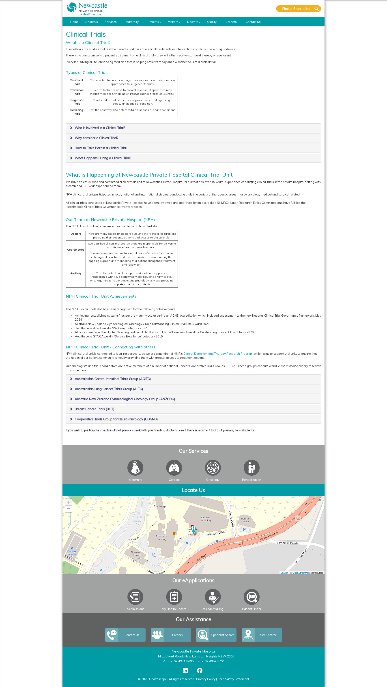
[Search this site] (298, 8)
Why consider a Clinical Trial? (96, 138)
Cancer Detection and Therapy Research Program (218, 353)
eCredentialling (213, 609)
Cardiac (174, 479)
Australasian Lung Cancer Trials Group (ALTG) (109, 389)
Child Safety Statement (233, 679)
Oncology (212, 479)
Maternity (132, 22)
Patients (153, 22)
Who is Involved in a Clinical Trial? (100, 128)
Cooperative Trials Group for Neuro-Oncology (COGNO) (116, 419)
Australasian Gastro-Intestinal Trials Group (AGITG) (113, 379)
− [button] (68, 509)
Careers (231, 22)
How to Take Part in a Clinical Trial (101, 148)
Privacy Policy (205, 679)
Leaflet (284, 572)
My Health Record (174, 609)
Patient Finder (251, 609)
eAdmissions (135, 609)
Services (111, 22)
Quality (212, 22)
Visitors (173, 22)
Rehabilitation (251, 479)
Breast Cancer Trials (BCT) (94, 409)
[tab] (193, 128)
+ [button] (68, 502)
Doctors (192, 22)
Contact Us (253, 22)
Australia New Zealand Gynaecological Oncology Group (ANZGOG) (125, 399)
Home (74, 22)
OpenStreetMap (301, 572)
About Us (91, 22)
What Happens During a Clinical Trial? (103, 158)
